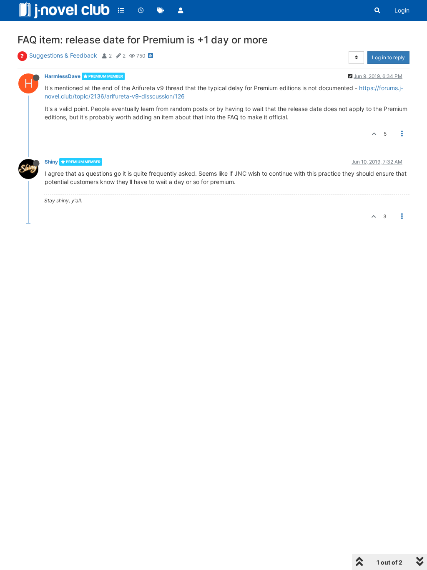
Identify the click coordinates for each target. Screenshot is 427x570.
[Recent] (141, 10)
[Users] (181, 10)
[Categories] (121, 10)
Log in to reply (388, 57)
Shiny (51, 162)
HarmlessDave (62, 76)
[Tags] (161, 10)
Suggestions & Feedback (63, 55)
